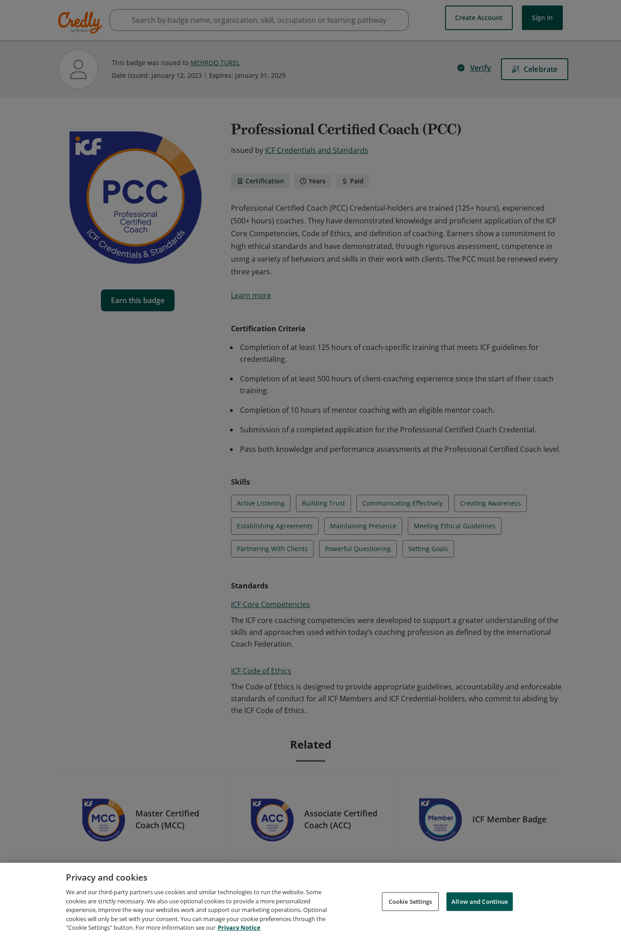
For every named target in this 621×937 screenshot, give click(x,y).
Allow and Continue (479, 901)
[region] (310, 900)
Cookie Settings (410, 901)
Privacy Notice (239, 927)
